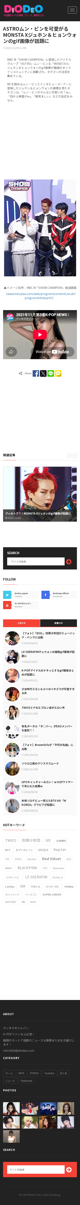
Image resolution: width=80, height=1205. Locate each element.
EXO (68, 859)
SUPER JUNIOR (52, 894)
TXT (7, 859)
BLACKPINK (27, 867)
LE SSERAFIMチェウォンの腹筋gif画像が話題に (48, 654)
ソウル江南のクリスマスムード (40, 763)
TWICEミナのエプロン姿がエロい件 (43, 708)
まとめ (63, 1073)
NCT (7, 850)
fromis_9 (58, 877)
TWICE (10, 840)
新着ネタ (59, 622)
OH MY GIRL (52, 886)
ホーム (9, 1073)
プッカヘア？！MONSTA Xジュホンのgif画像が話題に (38, 513)
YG (23, 901)
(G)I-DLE (32, 859)
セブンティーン (24, 850)
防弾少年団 (31, 840)
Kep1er (60, 849)
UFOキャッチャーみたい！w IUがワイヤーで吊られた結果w (47, 784)
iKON (33, 901)
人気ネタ (21, 622)
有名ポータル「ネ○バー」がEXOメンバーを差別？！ (47, 728)
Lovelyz (10, 886)
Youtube (49, 1073)
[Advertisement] (40, 140)
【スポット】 (12, 877)
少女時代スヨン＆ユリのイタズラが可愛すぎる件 (48, 691)
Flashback (26, 1080)
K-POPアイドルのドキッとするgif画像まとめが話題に (48, 672)
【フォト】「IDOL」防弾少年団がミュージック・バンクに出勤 (48, 635)
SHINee (68, 886)
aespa (43, 849)
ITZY (45, 868)
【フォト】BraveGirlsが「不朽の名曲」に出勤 (47, 747)
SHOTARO (10, 901)
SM (22, 886)
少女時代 (61, 840)
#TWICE (34, 1073)
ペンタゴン (31, 894)
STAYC (18, 859)
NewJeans (58, 868)
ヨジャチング (12, 894)
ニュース (10, 1080)
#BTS (21, 1073)
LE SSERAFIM (36, 876)
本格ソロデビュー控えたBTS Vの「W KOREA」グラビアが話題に (44, 803)
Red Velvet (51, 858)
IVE (48, 840)
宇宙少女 (35, 886)
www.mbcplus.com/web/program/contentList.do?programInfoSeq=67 (41, 296)
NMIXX (8, 868)
